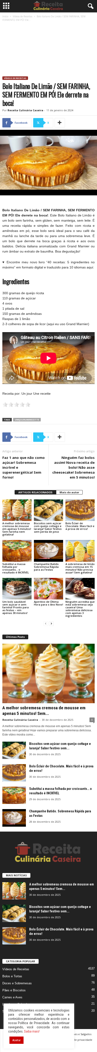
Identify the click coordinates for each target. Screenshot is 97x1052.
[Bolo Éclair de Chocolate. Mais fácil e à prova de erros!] (80, 510)
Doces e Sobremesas (17, 983)
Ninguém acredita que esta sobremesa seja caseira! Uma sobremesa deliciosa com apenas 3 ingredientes (80, 608)
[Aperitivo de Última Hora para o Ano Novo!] (48, 589)
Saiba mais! (32, 1031)
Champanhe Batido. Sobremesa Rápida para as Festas (46, 566)
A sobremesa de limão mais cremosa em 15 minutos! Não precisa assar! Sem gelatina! (80, 568)
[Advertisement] (48, 49)
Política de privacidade (78, 1039)
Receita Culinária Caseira (25, 110)
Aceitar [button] (16, 1040)
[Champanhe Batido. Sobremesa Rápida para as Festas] (48, 551)
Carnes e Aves (12, 997)
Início (5, 16)
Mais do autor (69, 492)
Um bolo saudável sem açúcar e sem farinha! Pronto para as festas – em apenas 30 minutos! (15, 607)
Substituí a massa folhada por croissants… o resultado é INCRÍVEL (15, 568)
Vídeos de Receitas (22, 16)
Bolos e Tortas (12, 976)
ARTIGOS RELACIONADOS (35, 492)
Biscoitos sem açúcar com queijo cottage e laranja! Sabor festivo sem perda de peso (48, 527)
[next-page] (51, 623)
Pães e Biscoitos (14, 990)
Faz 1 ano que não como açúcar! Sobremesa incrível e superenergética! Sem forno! (23, 467)
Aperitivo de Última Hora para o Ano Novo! (48, 603)
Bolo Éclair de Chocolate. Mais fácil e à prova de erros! (79, 526)
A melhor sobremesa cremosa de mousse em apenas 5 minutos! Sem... (43, 710)
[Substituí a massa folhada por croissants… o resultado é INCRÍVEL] (17, 551)
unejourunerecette (27, 419)
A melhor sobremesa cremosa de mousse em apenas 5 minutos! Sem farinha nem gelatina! (16, 528)
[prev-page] (45, 623)
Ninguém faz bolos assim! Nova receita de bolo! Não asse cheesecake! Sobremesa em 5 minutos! (73, 467)
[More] (60, 122)
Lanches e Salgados (79, 1034)
